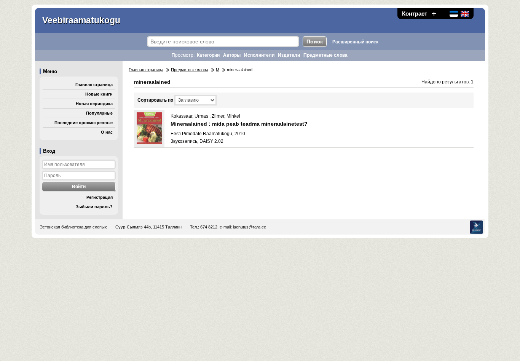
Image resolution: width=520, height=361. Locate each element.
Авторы (232, 55)
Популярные (99, 113)
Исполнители (259, 55)
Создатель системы (476, 227)
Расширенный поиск (355, 42)
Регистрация (99, 197)
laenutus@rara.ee (249, 227)
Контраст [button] (414, 13)
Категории (208, 55)
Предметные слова (325, 55)
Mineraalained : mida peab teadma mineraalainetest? (239, 124)
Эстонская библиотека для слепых (73, 227)
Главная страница (94, 84)
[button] (434, 13)
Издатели (289, 55)
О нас (107, 132)
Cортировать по (155, 100)
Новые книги (99, 94)
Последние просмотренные (83, 122)
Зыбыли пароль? (94, 206)
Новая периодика (94, 103)
